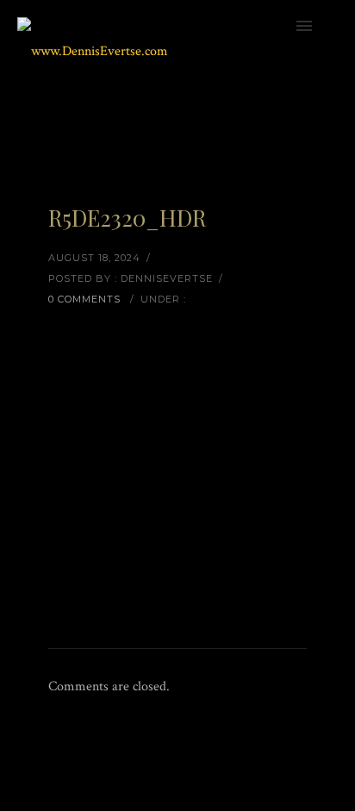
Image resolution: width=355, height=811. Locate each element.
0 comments (84, 299)
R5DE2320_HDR (127, 218)
